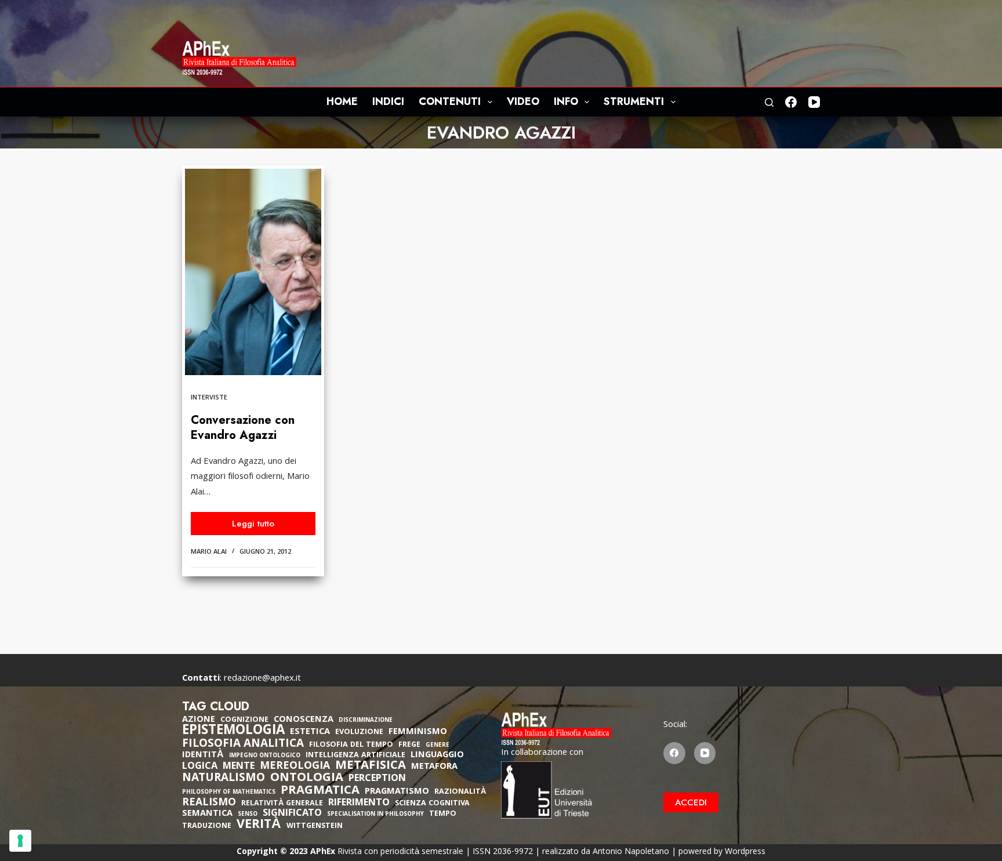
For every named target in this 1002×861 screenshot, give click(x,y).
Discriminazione (366, 721)
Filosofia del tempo (351, 745)
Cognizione (244, 720)
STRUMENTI (634, 101)
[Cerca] (769, 102)
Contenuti (450, 101)
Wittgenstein (314, 826)
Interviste (209, 398)
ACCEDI (691, 802)
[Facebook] (791, 102)
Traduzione (206, 826)
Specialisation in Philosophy (375, 815)
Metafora (434, 767)
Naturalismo (223, 778)
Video (523, 101)
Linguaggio (437, 755)
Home (342, 101)
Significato (292, 814)
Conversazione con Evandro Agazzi (243, 428)
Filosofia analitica (243, 744)
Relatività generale (282, 804)
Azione (198, 720)
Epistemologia (233, 732)
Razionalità (460, 792)
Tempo (442, 814)
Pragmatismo (397, 792)
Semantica (207, 814)
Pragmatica (320, 791)
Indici (388, 101)
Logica (199, 767)
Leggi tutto (272, 526)
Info (566, 101)
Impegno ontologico (264, 756)
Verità (259, 826)
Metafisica (370, 766)
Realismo (209, 803)
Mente (239, 767)
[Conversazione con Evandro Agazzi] (253, 272)
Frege (409, 745)
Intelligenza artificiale (355, 756)
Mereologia (295, 766)
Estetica (310, 732)
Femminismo (418, 732)
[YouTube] (814, 102)
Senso (247, 815)
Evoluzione (359, 732)
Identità (203, 755)
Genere (437, 746)
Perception (377, 779)
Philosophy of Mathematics (228, 793)
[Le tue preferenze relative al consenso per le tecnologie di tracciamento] (20, 841)
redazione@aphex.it (262, 678)
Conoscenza (303, 720)
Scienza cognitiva (432, 804)
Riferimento (359, 803)
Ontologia (306, 778)
